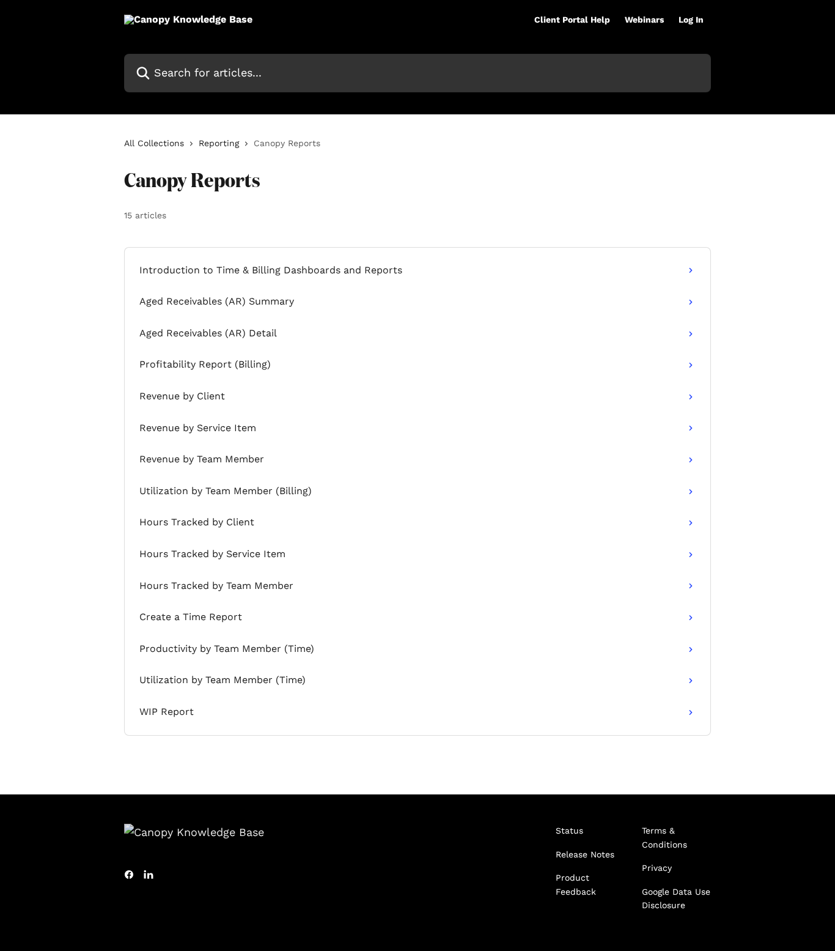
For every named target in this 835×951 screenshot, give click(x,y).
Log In (691, 19)
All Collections (154, 143)
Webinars (644, 19)
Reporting (219, 143)
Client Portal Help (572, 19)
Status (569, 830)
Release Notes (585, 854)
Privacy (657, 868)
